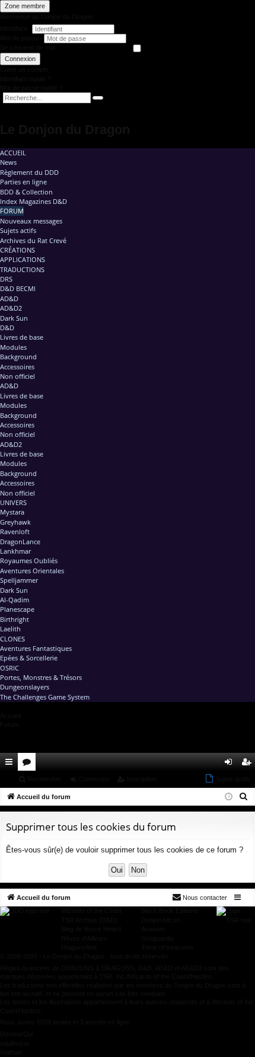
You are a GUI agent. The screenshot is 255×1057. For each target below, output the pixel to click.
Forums (29, 764)
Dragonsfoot (79, 947)
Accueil (13, 152)
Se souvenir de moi (27, 47)
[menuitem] (212, 762)
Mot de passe (20, 37)
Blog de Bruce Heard (91, 929)
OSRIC (9, 667)
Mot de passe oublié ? (31, 87)
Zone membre (25, 5)
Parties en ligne (23, 181)
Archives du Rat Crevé (33, 240)
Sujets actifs (18, 230)
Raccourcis (11, 764)
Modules (13, 347)
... (7, 779)
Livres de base (21, 337)
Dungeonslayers (24, 686)
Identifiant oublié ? (25, 78)
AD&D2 (11, 308)
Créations (17, 249)
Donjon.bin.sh (160, 920)
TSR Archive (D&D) (89, 920)
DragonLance (20, 541)
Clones (12, 638)
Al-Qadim (14, 599)
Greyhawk (15, 522)
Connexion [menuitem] (230, 764)
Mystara (12, 511)
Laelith (10, 628)
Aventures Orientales (32, 570)
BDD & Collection (26, 191)
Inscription (142, 779)
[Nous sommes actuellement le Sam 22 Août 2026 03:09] (228, 797)
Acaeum (153, 929)
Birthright (14, 619)
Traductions (22, 269)
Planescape (17, 609)
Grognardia (157, 938)
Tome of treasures (167, 947)
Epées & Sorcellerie (29, 657)
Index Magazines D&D (33, 201)
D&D (7, 327)
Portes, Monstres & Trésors (41, 677)
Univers (13, 502)
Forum (12, 210)
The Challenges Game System (45, 696)
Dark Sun (14, 318)
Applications (22, 259)
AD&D (9, 298)
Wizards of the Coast (91, 910)
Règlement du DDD (29, 172)
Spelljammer (19, 580)
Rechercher (44, 779)
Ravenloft (15, 531)
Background (18, 356)
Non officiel (17, 376)
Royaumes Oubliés (29, 560)
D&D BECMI (18, 288)
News (8, 162)
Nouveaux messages (31, 220)
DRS (6, 278)
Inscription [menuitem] (248, 764)
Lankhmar (15, 551)
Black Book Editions (169, 910)
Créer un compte (24, 69)
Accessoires (17, 366)
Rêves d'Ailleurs (84, 938)
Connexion (20, 58)
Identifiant (13, 28)
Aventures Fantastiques (36, 648)
